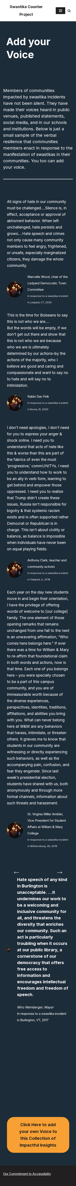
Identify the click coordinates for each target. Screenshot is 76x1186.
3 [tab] (25, 873)
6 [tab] (44, 873)
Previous (14, 869)
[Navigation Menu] (60, 10)
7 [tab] (51, 873)
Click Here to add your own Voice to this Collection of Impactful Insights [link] (38, 1135)
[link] (26, 10)
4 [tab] (32, 873)
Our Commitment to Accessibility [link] (27, 1174)
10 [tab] (38, 880)
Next (58, 869)
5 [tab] (38, 873)
